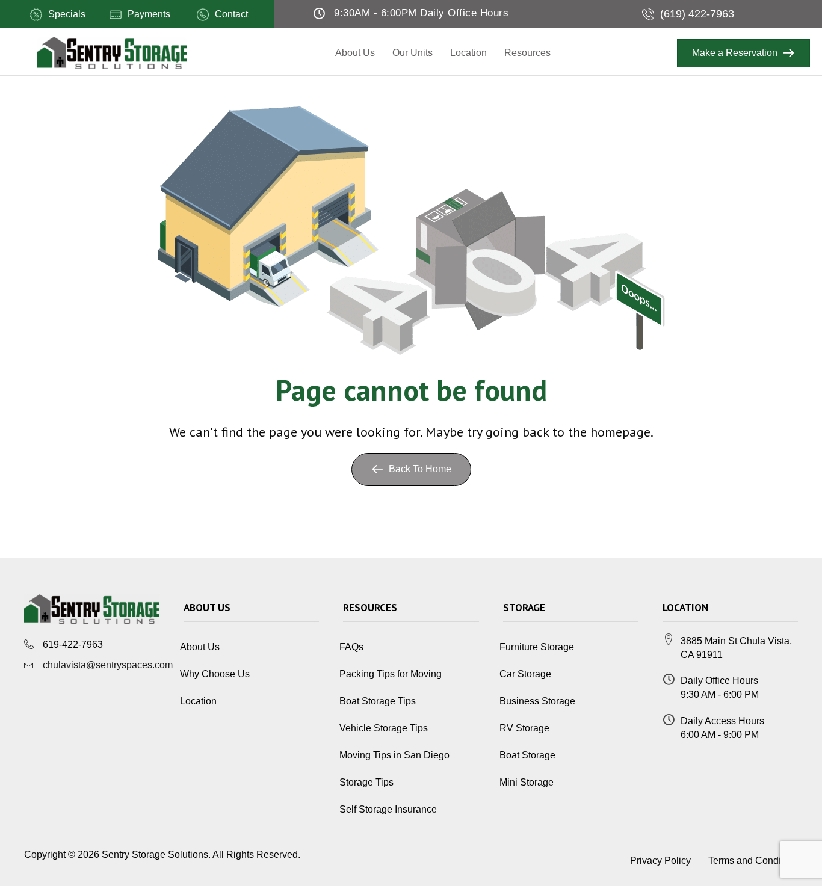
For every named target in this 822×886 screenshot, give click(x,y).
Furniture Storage (536, 647)
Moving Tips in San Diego (394, 755)
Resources (527, 53)
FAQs (351, 647)
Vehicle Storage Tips (383, 728)
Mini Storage (526, 782)
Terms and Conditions (755, 860)
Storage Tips (366, 782)
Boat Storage (527, 755)
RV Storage (524, 728)
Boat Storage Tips (377, 701)
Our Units (412, 53)
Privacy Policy (660, 860)
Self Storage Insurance (388, 809)
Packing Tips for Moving (390, 674)
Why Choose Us (215, 674)
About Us (355, 53)
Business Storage (537, 701)
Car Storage (525, 674)
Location (468, 53)
